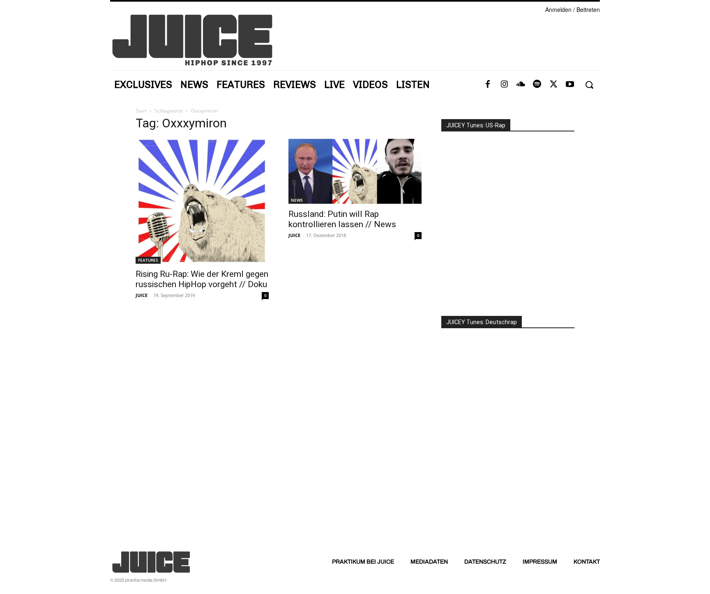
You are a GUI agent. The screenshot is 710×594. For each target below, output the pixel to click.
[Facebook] (487, 84)
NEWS (297, 200)
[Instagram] (504, 84)
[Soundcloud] (520, 84)
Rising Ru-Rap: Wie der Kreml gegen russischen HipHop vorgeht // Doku (202, 279)
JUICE (142, 295)
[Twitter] (553, 84)
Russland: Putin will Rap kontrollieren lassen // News (342, 219)
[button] (589, 85)
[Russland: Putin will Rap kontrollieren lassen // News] (355, 171)
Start (141, 110)
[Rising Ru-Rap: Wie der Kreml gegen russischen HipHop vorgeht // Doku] (202, 201)
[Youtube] (570, 84)
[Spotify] (537, 84)
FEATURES (148, 260)
